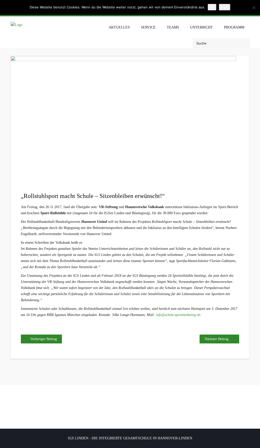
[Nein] (253, 7)
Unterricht (201, 27)
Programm (234, 27)
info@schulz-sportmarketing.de (178, 315)
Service (148, 27)
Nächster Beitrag (217, 339)
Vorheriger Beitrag (43, 339)
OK (212, 7)
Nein (224, 7)
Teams (173, 27)
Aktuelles (119, 27)
